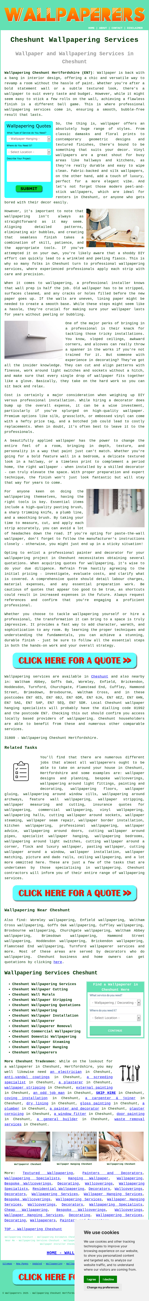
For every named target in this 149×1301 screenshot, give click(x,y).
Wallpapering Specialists (32, 1178)
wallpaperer (21, 1067)
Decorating (68, 1184)
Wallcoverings (99, 1184)
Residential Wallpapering (58, 1189)
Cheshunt (99, 677)
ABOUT (103, 28)
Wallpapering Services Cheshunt (51, 973)
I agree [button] (91, 1279)
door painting (131, 1114)
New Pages (22, 1263)
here (58, 962)
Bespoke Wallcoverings (27, 1184)
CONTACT (117, 28)
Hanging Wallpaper (88, 1178)
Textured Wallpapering (48, 1173)
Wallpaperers (43, 1220)
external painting (94, 1088)
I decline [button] (108, 1279)
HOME (91, 28)
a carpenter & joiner (110, 1098)
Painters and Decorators (112, 1173)
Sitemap (7, 1263)
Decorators (99, 1189)
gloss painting (95, 1103)
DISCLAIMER (135, 28)
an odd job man (49, 1093)
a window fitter (70, 1114)
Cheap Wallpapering (26, 1210)
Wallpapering (129, 1178)
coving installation (26, 1098)
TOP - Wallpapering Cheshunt (33, 1229)
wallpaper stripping (24, 1088)
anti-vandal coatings (27, 1077)
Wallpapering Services (55, 1194)
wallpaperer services (112, 946)
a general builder (57, 1119)
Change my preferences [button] (103, 1287)
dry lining (37, 1103)
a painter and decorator (74, 1109)
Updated (37, 1263)
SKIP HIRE (106, 1093)
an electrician (66, 1072)
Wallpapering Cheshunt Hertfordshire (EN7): (49, 73)
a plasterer (71, 1082)
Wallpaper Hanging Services (113, 1194)
